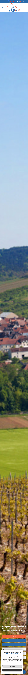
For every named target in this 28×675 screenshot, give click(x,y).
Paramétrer (12, 666)
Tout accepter (12, 670)
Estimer (14, 645)
